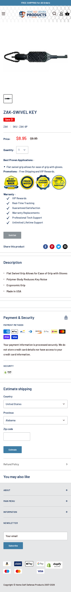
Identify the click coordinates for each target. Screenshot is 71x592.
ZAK (5, 126)
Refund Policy (11, 464)
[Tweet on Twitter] (58, 246)
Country (7, 396)
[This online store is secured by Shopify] (54, 563)
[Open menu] (3, 13)
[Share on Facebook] (45, 246)
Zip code (8, 428)
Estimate (13, 449)
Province (8, 412)
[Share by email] (65, 246)
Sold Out (12, 235)
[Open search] (54, 14)
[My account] (61, 14)
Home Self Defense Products (30, 584)
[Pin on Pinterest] (52, 246)
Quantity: (8, 150)
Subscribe (13, 545)
